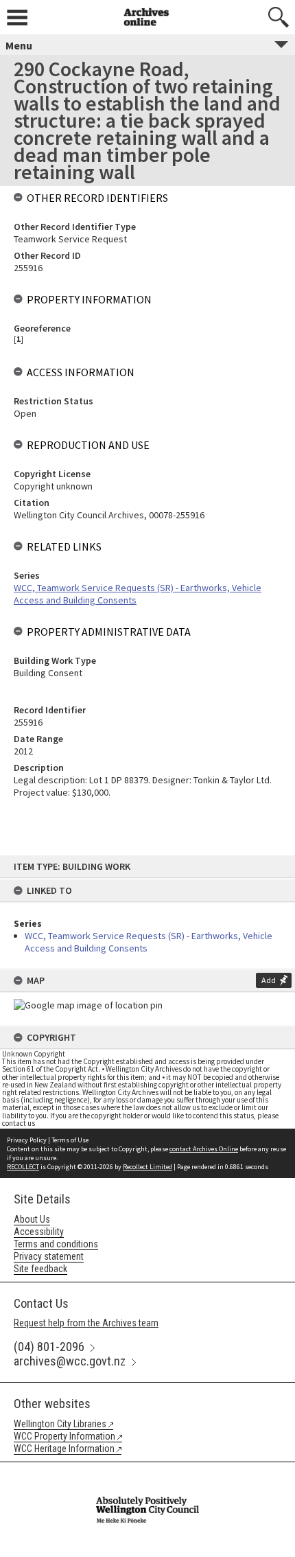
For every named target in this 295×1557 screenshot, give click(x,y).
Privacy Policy (27, 1139)
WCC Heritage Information (64, 1448)
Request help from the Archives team (86, 1322)
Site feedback (40, 1268)
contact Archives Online (203, 1148)
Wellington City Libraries (60, 1423)
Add (268, 980)
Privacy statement (49, 1256)
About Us (32, 1219)
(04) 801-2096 (49, 1346)
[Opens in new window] (147, 1471)
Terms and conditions (56, 1243)
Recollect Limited (147, 1166)
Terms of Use (69, 1139)
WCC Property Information (64, 1436)
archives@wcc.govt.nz (70, 1361)
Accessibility (39, 1231)
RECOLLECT (23, 1166)
